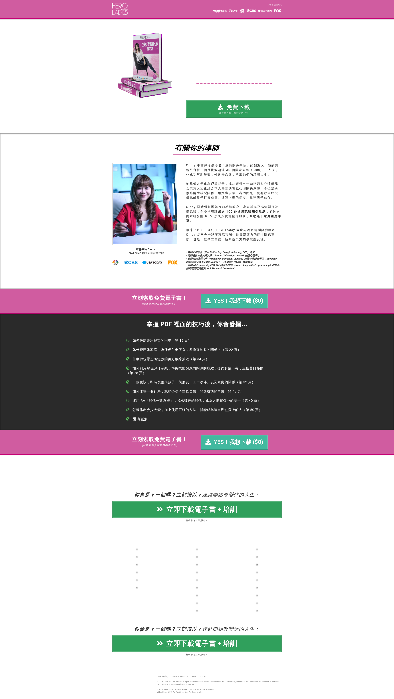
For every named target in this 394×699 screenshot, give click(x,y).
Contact (203, 676)
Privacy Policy (162, 676)
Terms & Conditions (180, 676)
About (193, 676)
